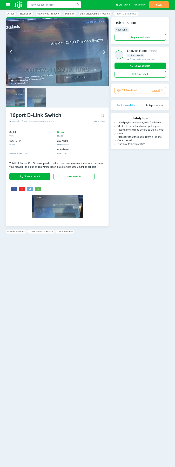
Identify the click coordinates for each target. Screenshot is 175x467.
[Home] (18, 4)
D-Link (60, 132)
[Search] (78, 4)
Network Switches (16, 231)
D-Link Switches (65, 231)
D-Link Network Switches (41, 231)
